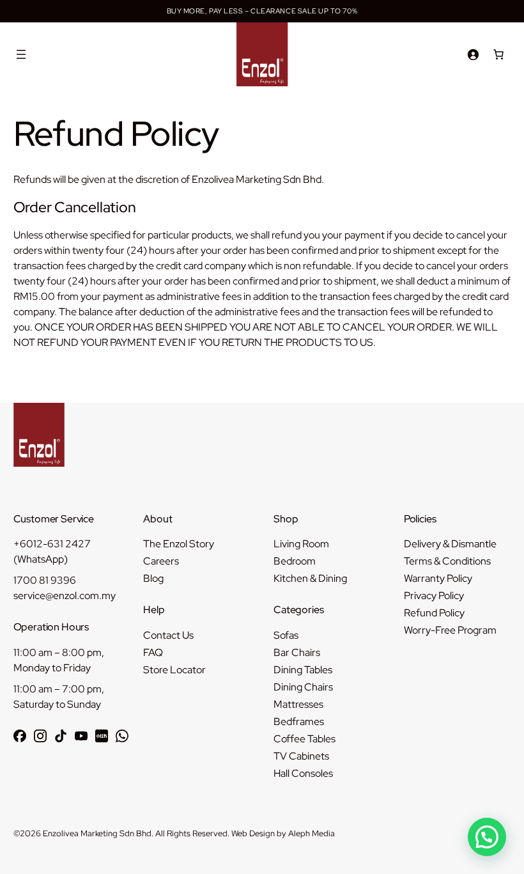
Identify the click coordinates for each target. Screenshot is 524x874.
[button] (487, 837)
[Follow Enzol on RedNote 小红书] (101, 736)
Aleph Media (311, 833)
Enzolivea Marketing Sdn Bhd (97, 833)
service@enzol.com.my (64, 595)
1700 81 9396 (44, 580)
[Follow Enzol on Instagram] (40, 736)
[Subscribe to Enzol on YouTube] (81, 736)
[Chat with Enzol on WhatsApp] (122, 736)
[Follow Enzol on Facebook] (19, 736)
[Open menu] (21, 54)
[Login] (473, 54)
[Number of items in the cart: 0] (498, 54)
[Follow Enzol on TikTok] (60, 736)
